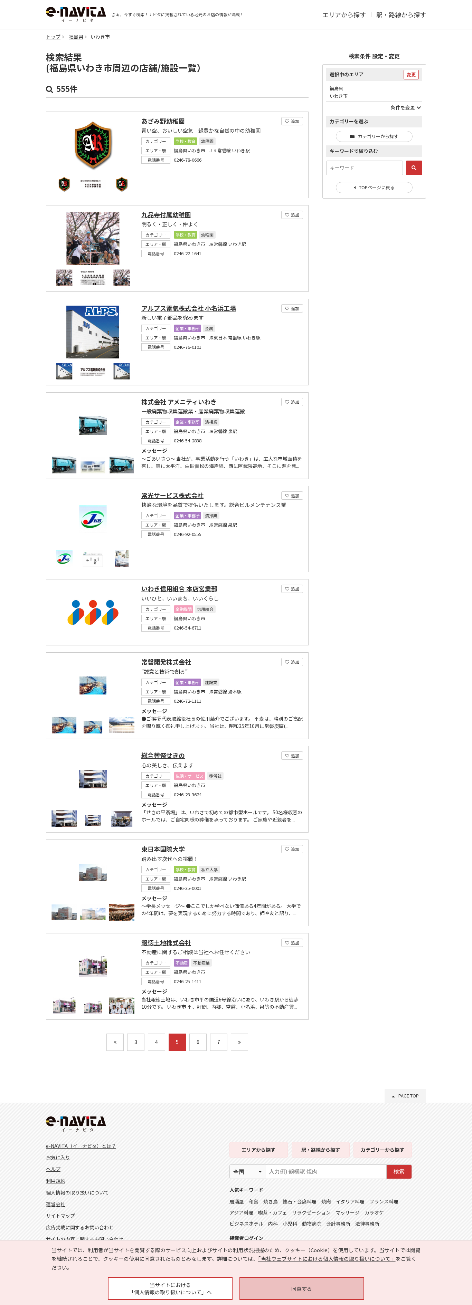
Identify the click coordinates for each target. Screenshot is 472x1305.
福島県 (76, 36)
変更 (411, 74)
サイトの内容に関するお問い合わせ (84, 1239)
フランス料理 (383, 1201)
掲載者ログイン (246, 1238)
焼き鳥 (270, 1201)
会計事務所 (338, 1223)
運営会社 (55, 1204)
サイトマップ (60, 1215)
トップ (53, 36)
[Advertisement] (374, 316)
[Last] (239, 1042)
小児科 (290, 1223)
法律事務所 (367, 1223)
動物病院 (311, 1223)
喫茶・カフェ (272, 1212)
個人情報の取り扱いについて (77, 1192)
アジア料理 (241, 1212)
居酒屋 (236, 1201)
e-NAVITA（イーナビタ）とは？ (81, 1145)
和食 (253, 1201)
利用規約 (55, 1180)
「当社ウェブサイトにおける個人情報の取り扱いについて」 (327, 1258)
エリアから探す (344, 14)
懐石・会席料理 (300, 1201)
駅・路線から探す (401, 14)
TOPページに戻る (377, 187)
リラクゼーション (311, 1212)
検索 (399, 1171)
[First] (115, 1042)
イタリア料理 (350, 1201)
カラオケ (374, 1212)
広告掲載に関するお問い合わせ (80, 1227)
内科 (273, 1223)
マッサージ (348, 1212)
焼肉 (326, 1201)
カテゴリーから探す (378, 136)
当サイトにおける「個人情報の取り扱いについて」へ (170, 1288)
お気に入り (58, 1157)
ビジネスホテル (246, 1223)
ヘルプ (53, 1168)
